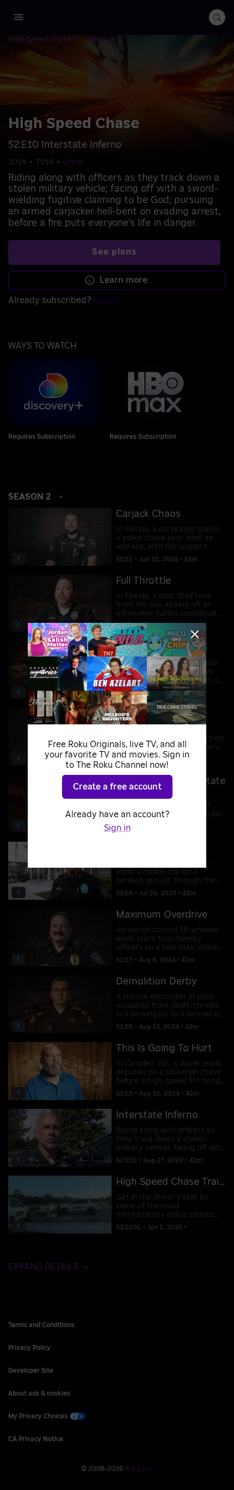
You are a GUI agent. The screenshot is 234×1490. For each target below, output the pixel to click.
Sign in (117, 828)
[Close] (195, 634)
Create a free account (117, 786)
